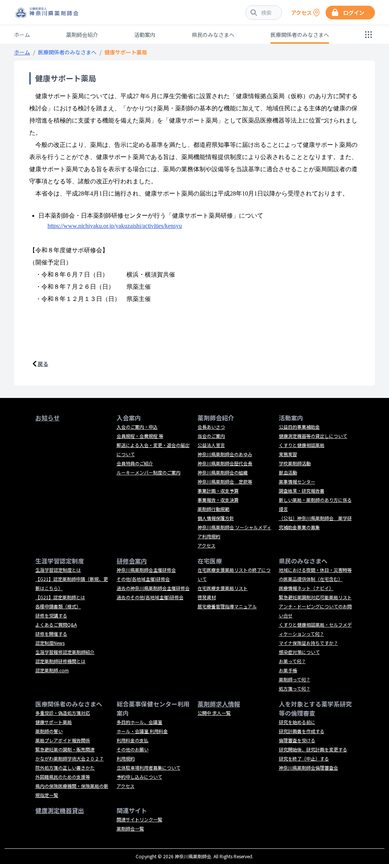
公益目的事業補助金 (299, 426)
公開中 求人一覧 (214, 713)
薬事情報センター (297, 481)
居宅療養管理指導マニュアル (227, 606)
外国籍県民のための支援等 (62, 776)
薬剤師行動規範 (213, 509)
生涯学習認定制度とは (58, 569)
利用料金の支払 (133, 740)
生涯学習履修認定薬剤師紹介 (65, 652)
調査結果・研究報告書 (301, 490)
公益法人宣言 (211, 445)
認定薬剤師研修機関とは (60, 661)
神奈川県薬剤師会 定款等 (225, 481)
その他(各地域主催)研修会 (143, 579)
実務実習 (288, 454)
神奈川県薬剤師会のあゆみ (225, 454)
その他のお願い (133, 749)
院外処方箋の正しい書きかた (65, 767)
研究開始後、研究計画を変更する (313, 749)
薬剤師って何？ (294, 679)
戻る (43, 364)
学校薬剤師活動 (295, 463)
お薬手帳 (288, 670)
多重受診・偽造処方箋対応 (62, 713)
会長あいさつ (211, 426)
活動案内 (144, 34)
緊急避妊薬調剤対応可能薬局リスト (315, 597)
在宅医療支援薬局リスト (223, 588)
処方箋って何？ (294, 688)
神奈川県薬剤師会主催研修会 (146, 569)
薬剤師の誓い (49, 731)
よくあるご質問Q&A (56, 624)
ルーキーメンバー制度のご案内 (148, 472)
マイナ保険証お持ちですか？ (308, 643)
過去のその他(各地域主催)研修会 (150, 597)
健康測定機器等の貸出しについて (313, 436)
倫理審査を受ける (297, 740)
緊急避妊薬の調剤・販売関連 (65, 749)
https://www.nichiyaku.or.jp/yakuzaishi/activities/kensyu (114, 226)
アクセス (206, 545)
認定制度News (50, 643)
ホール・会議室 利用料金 (142, 731)
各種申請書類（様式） (58, 606)
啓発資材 (207, 597)
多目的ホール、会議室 (139, 722)
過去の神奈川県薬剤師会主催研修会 (153, 588)
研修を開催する (51, 633)
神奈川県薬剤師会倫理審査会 (308, 767)
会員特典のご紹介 (135, 463)
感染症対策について (299, 652)
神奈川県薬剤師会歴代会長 (225, 463)
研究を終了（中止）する (304, 758)
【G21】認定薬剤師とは (60, 597)
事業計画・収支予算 (218, 490)
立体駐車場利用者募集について (148, 767)
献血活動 (288, 472)
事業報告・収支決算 (218, 499)
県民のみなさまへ (213, 34)
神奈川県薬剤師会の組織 (223, 472)
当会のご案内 (211, 436)
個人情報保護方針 (216, 518)
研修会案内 (132, 560)
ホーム (22, 34)
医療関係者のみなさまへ (299, 34)
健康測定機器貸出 (59, 810)
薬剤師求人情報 (219, 703)
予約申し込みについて (139, 776)
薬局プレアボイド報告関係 (62, 740)
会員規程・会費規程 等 (140, 436)
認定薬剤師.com (52, 670)
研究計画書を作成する (301, 731)
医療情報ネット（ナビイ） (306, 588)
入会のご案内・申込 (137, 426)
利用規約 (126, 758)
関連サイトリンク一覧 (139, 819)
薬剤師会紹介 (82, 34)
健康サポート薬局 (53, 722)
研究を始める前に (297, 722)
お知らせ (47, 417)
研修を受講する (51, 615)
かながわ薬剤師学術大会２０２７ (69, 758)
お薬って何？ (292, 661)
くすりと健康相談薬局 (301, 445)
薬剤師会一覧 (130, 828)
